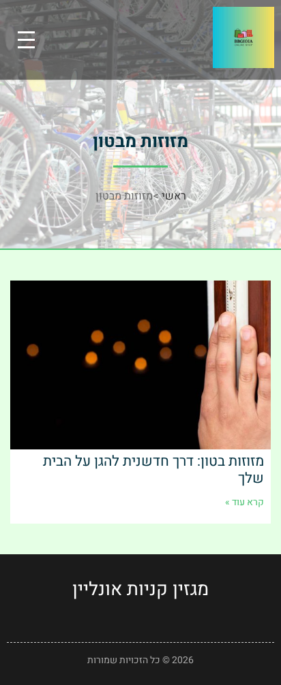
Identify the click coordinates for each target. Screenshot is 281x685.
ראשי (174, 196)
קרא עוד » (244, 502)
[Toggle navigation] (26, 40)
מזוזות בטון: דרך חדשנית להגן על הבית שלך (153, 470)
